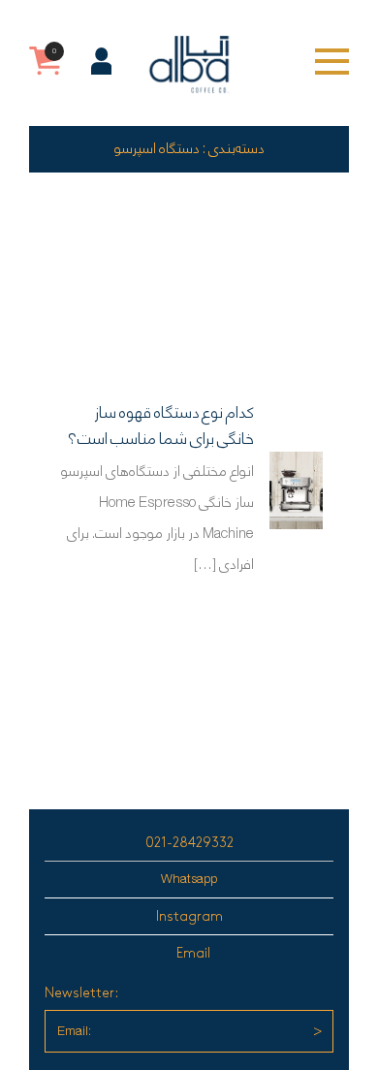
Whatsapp (189, 879)
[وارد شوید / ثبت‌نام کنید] (101, 61)
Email (193, 953)
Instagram (189, 916)
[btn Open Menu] (332, 61)
